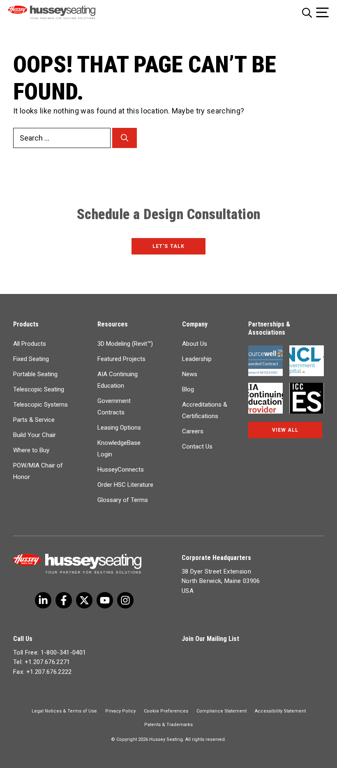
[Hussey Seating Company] (62, 12)
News (189, 374)
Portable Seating (35, 374)
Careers (192, 431)
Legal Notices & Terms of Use (64, 711)
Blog (188, 389)
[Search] (124, 138)
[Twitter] (43, 600)
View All (285, 430)
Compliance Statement (221, 711)
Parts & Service (34, 419)
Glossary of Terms (122, 500)
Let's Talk (168, 246)
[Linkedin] (105, 600)
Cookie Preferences (166, 711)
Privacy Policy (120, 711)
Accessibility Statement (280, 711)
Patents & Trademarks (168, 724)
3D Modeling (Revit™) (125, 343)
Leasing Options (119, 427)
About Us (194, 343)
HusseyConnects (120, 469)
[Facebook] (63, 600)
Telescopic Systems (40, 404)
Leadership (197, 359)
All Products (29, 343)
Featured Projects (121, 359)
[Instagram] (125, 600)
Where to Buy (31, 450)
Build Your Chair (34, 435)
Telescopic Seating (38, 389)
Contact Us (197, 446)
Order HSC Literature (125, 484)
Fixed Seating (31, 359)
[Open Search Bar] (307, 12)
